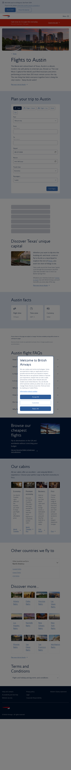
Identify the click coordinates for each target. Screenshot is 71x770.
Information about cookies (28, 391)
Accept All (35, 397)
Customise (35, 403)
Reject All (35, 409)
